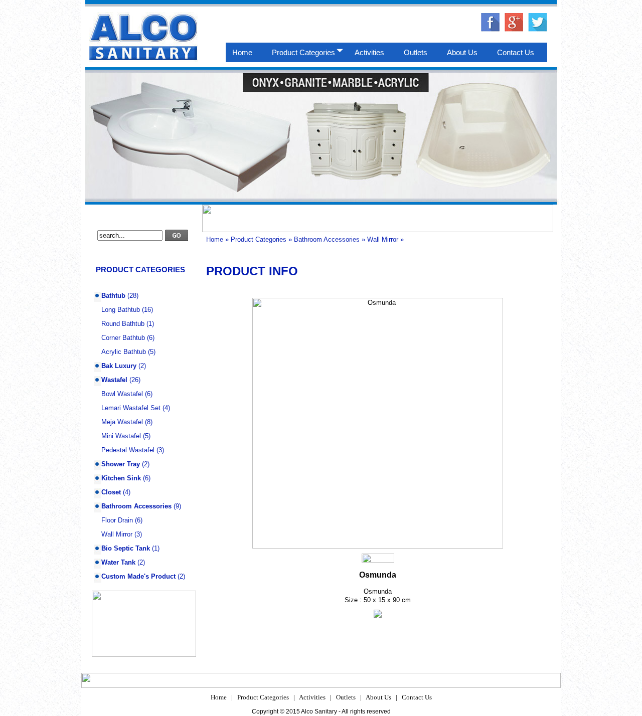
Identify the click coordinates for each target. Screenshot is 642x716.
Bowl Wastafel (122, 394)
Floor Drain (117, 520)
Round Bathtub (122, 323)
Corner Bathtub (123, 337)
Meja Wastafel (122, 422)
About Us (378, 697)
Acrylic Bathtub (123, 351)
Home (214, 239)
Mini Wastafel (121, 436)
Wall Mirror (116, 534)
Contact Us (417, 697)
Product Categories (258, 239)
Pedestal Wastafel (127, 450)
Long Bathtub (120, 309)
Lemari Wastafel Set (130, 408)
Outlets (346, 697)
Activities (312, 697)
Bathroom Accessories (327, 239)
